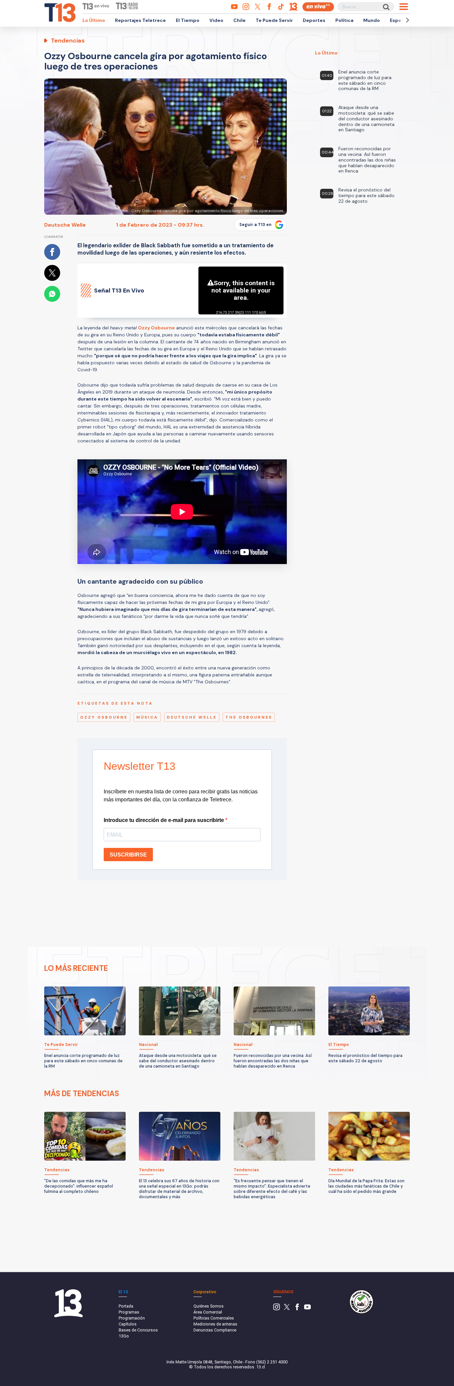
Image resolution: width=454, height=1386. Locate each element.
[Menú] (403, 6)
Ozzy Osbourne (156, 328)
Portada (126, 1306)
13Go (124, 1335)
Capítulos (128, 1324)
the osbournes (248, 717)
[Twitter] (287, 1308)
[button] (406, 20)
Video (216, 20)
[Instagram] (276, 1308)
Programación (132, 1318)
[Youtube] (307, 1308)
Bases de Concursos (138, 1330)
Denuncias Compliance (214, 1330)
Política (344, 20)
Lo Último (93, 20)
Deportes (314, 20)
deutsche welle (192, 717)
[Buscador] (386, 7)
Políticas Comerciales (213, 1318)
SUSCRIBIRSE (128, 855)
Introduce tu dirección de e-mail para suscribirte (164, 820)
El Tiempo (187, 20)
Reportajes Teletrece (140, 20)
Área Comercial (207, 1312)
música (147, 717)
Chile (239, 20)
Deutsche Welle (65, 224)
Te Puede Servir (274, 20)
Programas (129, 1312)
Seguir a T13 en (255, 224)
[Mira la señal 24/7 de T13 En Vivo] (318, 6)
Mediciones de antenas (215, 1324)
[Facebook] (297, 1308)
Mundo (371, 20)
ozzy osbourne (104, 717)
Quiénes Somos (208, 1306)
